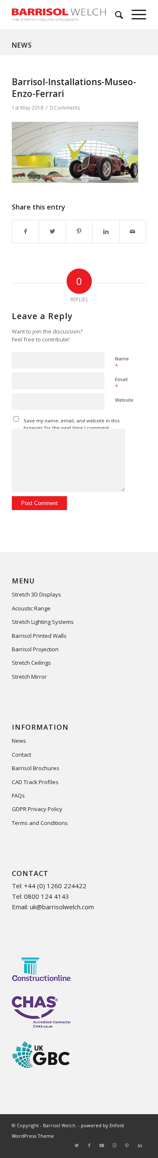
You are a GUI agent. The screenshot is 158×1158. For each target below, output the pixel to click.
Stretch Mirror (29, 676)
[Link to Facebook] (89, 1145)
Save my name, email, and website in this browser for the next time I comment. (72, 424)
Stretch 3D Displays (36, 594)
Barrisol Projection (35, 649)
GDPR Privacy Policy (37, 809)
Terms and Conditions (40, 823)
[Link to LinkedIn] (140, 1145)
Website (124, 400)
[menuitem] (115, 14)
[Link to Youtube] (102, 1145)
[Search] (115, 14)
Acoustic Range (31, 608)
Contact (21, 754)
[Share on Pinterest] (79, 231)
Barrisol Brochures (35, 768)
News (22, 45)
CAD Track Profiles (35, 782)
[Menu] (134, 14)
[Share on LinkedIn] (106, 231)
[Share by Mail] (133, 231)
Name (122, 362)
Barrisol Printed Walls (39, 635)
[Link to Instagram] (114, 1145)
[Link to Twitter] (76, 1145)
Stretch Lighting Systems (43, 622)
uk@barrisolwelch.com (62, 907)
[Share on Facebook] (25, 231)
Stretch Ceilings (31, 662)
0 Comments (65, 107)
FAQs (18, 795)
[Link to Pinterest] (127, 1145)
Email (121, 383)
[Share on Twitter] (52, 231)
